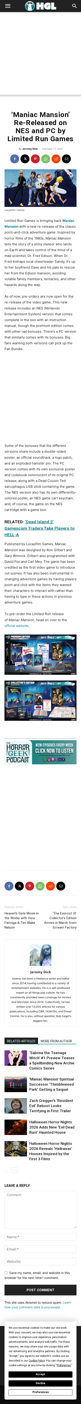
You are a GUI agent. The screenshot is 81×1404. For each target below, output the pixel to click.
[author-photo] (40, 966)
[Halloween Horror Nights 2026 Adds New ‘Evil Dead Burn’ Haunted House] (15, 1127)
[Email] (66, 158)
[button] (7, 6)
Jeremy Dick (30, 148)
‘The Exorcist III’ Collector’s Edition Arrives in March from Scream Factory (60, 920)
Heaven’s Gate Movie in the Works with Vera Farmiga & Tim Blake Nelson (21, 920)
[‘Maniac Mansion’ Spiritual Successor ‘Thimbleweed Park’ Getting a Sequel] (15, 1084)
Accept (40, 1374)
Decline (40, 1383)
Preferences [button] (64, 1365)
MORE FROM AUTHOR (56, 1041)
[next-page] (14, 1170)
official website (16, 626)
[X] (24, 158)
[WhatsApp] (45, 158)
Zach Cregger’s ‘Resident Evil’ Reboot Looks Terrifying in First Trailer (51, 1105)
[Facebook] (14, 158)
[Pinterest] (35, 158)
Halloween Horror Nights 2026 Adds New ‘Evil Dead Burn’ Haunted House (51, 1127)
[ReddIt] (56, 158)
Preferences (40, 1392)
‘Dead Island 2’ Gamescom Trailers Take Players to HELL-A (39, 528)
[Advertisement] (40, 54)
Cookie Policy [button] (37, 1360)
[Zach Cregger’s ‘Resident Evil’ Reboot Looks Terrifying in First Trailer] (15, 1106)
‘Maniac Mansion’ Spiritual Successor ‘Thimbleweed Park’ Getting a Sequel (51, 1084)
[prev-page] (7, 1170)
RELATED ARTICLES (21, 1041)
